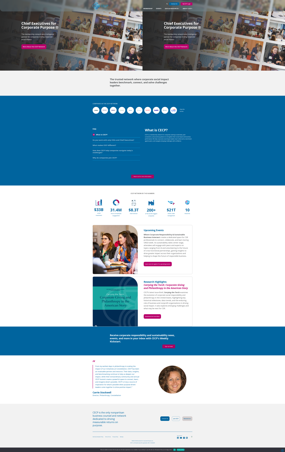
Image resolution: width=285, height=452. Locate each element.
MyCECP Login (187, 4)
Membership (147, 8)
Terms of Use (108, 436)
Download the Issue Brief (152, 316)
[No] (282, 450)
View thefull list (182, 110)
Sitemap (121, 436)
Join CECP (175, 418)
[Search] (167, 4)
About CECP (187, 8)
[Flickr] (184, 438)
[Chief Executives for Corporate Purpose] (100, 6)
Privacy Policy (115, 436)
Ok (174, 449)
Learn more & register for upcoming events (157, 264)
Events (158, 8)
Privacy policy (180, 449)
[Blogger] (187, 438)
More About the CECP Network (34, 47)
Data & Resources (171, 8)
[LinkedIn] (178, 438)
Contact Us (174, 4)
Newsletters (187, 418)
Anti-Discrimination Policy (98, 436)
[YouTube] (181, 438)
